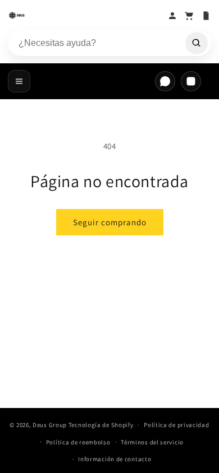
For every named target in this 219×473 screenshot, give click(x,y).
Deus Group (50, 425)
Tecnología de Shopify (101, 425)
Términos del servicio (152, 442)
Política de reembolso (78, 442)
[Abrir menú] (19, 81)
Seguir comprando (110, 222)
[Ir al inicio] (85, 16)
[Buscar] (196, 43)
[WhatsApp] (165, 81)
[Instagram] (191, 81)
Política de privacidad (176, 425)
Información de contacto (114, 459)
